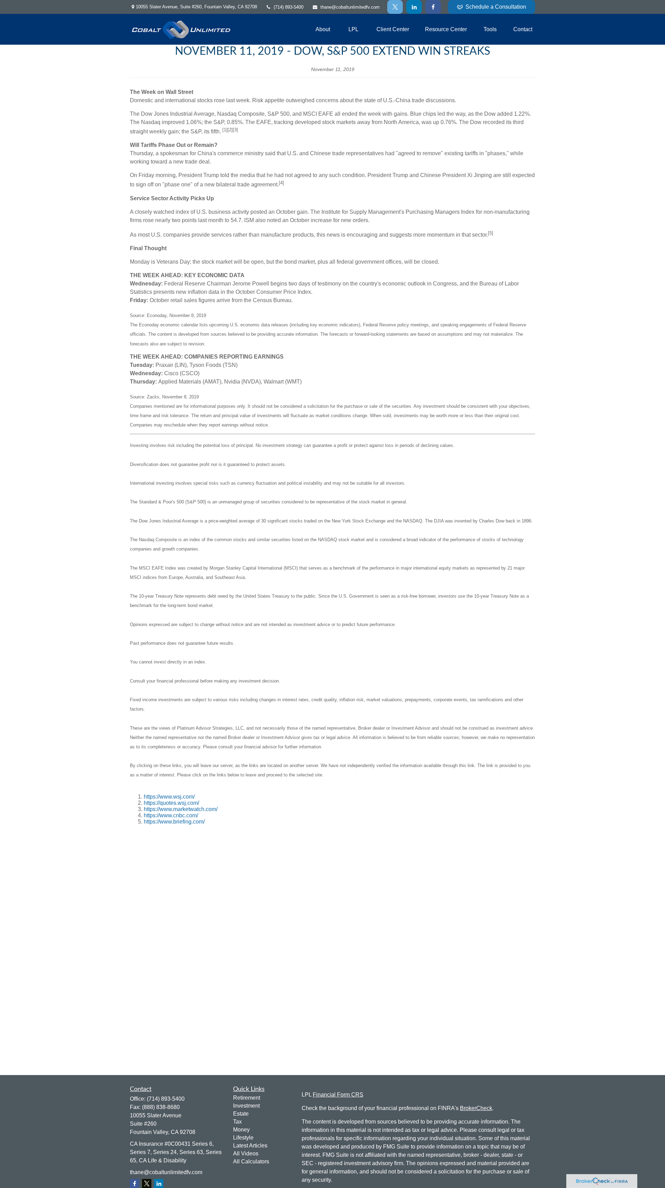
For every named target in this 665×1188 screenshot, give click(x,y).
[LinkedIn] (414, 7)
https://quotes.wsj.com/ (171, 803)
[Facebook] (433, 7)
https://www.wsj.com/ (169, 797)
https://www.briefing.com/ (174, 822)
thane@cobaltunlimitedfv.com (350, 7)
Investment (246, 1106)
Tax (237, 1122)
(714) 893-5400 (288, 7)
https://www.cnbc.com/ (171, 815)
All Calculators (251, 1161)
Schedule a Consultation (496, 7)
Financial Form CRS (338, 1095)
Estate (241, 1114)
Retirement (246, 1098)
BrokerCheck (476, 1108)
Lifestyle (243, 1138)
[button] (323, 29)
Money (241, 1130)
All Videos (245, 1153)
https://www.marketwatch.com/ (181, 809)
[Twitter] (395, 7)
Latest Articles (250, 1146)
